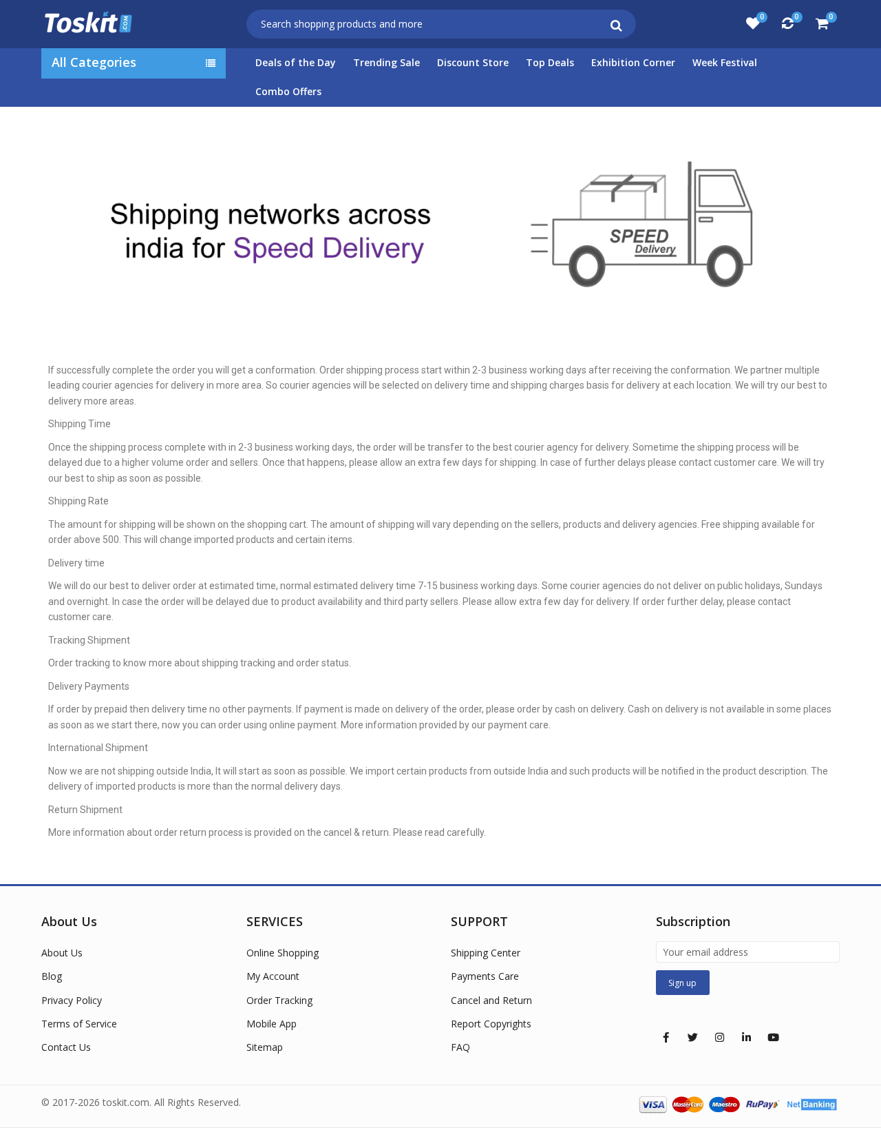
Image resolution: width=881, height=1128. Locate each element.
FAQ (460, 1047)
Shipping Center (485, 952)
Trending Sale (386, 62)
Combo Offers (288, 91)
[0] (753, 23)
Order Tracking (279, 1000)
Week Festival (724, 62)
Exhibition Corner (633, 62)
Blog (51, 976)
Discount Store (473, 62)
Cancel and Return (491, 1000)
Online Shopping (282, 952)
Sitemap (264, 1047)
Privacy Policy (71, 1000)
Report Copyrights (491, 1023)
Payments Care (485, 976)
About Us (62, 952)
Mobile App (271, 1023)
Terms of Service (79, 1023)
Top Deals (550, 62)
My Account (272, 976)
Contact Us (66, 1047)
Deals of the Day (295, 62)
